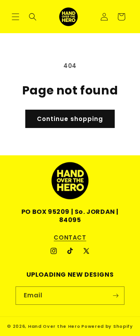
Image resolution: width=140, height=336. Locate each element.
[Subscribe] (115, 295)
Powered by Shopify (107, 326)
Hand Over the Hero (54, 326)
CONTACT (70, 237)
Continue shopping (70, 119)
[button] (15, 16)
